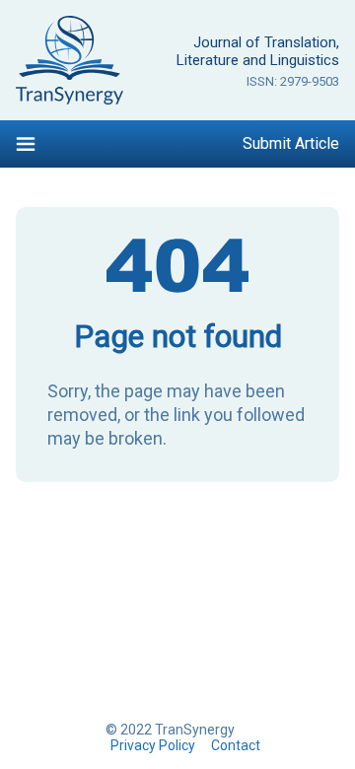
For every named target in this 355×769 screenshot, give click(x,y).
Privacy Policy (152, 745)
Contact (235, 745)
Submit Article (291, 143)
